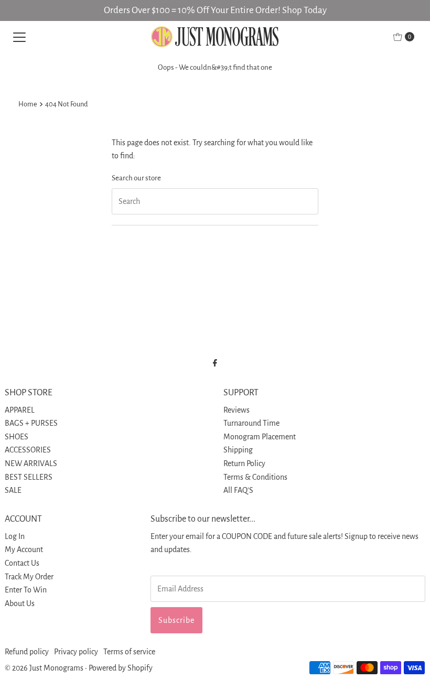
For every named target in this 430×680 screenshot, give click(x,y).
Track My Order (29, 577)
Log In (15, 536)
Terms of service (129, 651)
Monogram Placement (259, 437)
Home (27, 104)
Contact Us (22, 563)
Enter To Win (26, 590)
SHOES (16, 437)
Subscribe (176, 620)
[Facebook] (215, 363)
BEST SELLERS (28, 477)
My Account (24, 549)
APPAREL (20, 410)
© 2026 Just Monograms (44, 668)
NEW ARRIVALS (31, 463)
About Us (20, 603)
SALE (13, 490)
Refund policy (27, 651)
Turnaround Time (251, 423)
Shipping (238, 450)
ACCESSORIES (28, 450)
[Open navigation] (19, 37)
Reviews (236, 410)
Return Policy (244, 463)
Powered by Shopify (121, 668)
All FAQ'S (238, 490)
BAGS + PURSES (31, 423)
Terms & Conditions (255, 477)
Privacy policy (76, 651)
